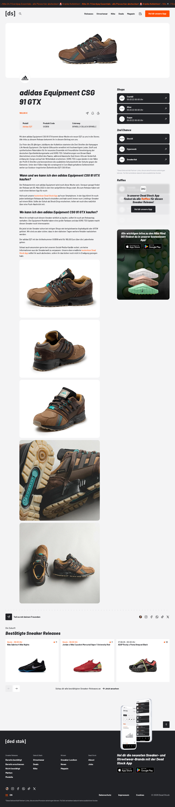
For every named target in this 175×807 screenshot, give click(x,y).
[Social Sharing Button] (8, 617)
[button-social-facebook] (151, 617)
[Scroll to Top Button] (166, 724)
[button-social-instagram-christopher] (140, 617)
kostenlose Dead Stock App (46, 196)
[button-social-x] (168, 617)
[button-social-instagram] (146, 617)
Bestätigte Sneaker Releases (32, 633)
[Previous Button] (8, 688)
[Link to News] (20, 13)
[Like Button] (98, 113)
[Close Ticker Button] (168, 3)
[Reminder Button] (92, 113)
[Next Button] (16, 688)
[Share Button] (87, 113)
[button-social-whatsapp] (157, 617)
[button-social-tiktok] (162, 617)
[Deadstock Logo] (10, 13)
